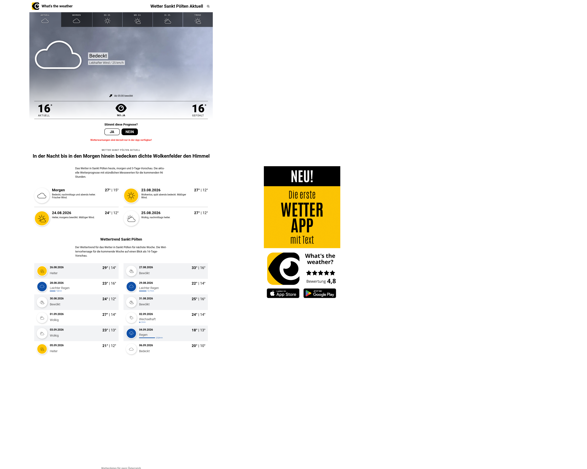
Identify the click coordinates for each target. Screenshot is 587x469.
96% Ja (121, 115)
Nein (130, 132)
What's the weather (57, 6)
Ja (112, 132)
